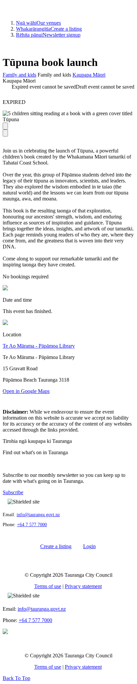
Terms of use (47, 586)
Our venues (38, 23)
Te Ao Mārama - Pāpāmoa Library (39, 346)
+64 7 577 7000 (32, 524)
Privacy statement (83, 586)
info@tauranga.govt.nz (38, 514)
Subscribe (13, 492)
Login (89, 546)
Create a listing (49, 29)
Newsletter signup (48, 35)
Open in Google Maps (26, 391)
